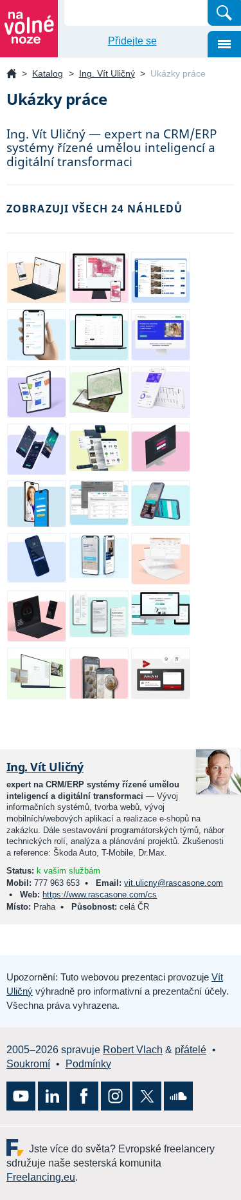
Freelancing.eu (17, 1147)
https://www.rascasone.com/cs (99, 894)
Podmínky (88, 1063)
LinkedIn (52, 1096)
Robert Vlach (133, 1049)
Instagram (115, 1096)
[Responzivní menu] (224, 44)
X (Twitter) (146, 1096)
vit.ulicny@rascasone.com (173, 883)
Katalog (47, 73)
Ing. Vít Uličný (107, 73)
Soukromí (28, 1063)
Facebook (83, 1096)
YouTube (20, 1096)
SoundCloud (178, 1096)
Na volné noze (11, 74)
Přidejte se (132, 40)
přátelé (190, 1049)
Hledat (224, 13)
